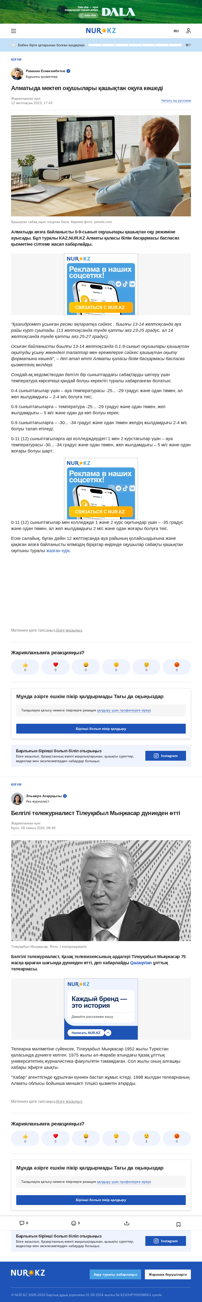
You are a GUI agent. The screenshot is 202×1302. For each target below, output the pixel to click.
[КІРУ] (188, 31)
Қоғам (16, 59)
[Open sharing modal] (126, 1223)
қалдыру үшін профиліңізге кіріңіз (124, 710)
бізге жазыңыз (69, 630)
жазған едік (58, 550)
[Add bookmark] (178, 1224)
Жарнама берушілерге (168, 1274)
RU (176, 31)
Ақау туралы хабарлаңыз (115, 1274)
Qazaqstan (141, 962)
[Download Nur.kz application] (101, 12)
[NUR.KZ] (101, 30)
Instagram (169, 756)
